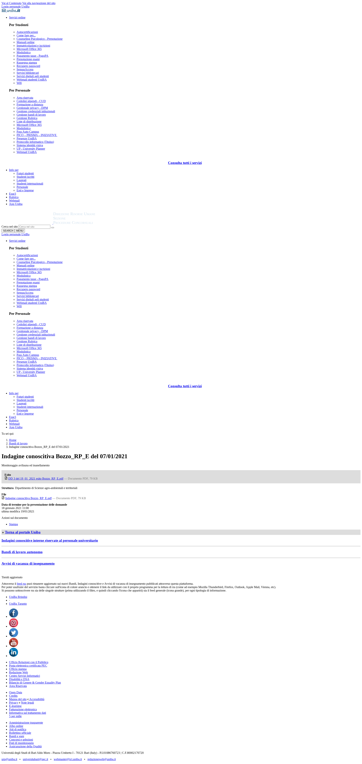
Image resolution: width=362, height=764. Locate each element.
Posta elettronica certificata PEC (28, 665)
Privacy (13, 702)
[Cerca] (52, 227)
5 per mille (15, 716)
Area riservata (25, 97)
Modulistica (24, 52)
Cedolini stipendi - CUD (31, 101)
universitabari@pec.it (35, 759)
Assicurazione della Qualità (25, 746)
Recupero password (28, 66)
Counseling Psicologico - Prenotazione (40, 38)
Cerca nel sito (10, 226)
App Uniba (15, 204)
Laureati (21, 180)
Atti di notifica (17, 729)
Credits (13, 695)
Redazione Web (18, 672)
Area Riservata (18, 686)
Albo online (16, 726)
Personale (22, 187)
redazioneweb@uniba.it (101, 759)
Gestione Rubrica (27, 118)
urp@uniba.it (9, 759)
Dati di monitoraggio (21, 743)
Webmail (14, 200)
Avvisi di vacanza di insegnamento (28, 563)
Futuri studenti (25, 173)
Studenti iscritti (25, 176)
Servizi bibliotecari (28, 72)
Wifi (19, 83)
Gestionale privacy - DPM (32, 107)
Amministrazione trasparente (26, 722)
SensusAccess (25, 69)
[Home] (83, 223)
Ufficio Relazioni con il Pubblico (28, 662)
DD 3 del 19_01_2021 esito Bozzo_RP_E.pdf (35, 478)
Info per (13, 170)
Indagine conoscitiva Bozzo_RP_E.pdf (28, 498)
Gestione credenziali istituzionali (36, 111)
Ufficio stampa (18, 669)
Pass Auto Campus (28, 131)
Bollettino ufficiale (20, 732)
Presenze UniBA (27, 138)
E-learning (15, 706)
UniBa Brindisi (18, 596)
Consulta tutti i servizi (185, 163)
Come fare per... (26, 35)
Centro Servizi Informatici (24, 675)
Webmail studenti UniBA (32, 79)
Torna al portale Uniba (23, 532)
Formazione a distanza (30, 104)
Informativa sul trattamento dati (27, 712)
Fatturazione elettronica (23, 709)
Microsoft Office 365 (29, 49)
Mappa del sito (18, 699)
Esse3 (12, 193)
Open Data (15, 692)
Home (12, 440)
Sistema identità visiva (30, 145)
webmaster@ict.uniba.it (68, 759)
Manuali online (26, 42)
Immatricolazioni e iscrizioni (33, 45)
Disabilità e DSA (19, 679)
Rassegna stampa (27, 62)
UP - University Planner (31, 148)
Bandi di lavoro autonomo (22, 552)
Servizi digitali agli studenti (33, 76)
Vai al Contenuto (11, 3)
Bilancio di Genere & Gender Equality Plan (35, 682)
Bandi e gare (16, 736)
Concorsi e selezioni (21, 739)
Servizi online (17, 17)
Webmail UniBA (27, 152)
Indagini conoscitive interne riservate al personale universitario (50, 540)
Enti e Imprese (25, 190)
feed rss (21, 583)
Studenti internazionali (30, 183)
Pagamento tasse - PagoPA (32, 55)
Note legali (27, 702)
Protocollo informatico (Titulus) (35, 141)
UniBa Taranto (18, 603)
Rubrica (13, 197)
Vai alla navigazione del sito (38, 3)
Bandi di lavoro (18, 443)
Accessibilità (36, 699)
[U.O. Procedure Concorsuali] (27, 223)
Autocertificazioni (27, 32)
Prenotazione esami (28, 59)
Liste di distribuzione (29, 121)
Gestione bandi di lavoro (31, 114)
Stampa (13, 524)
